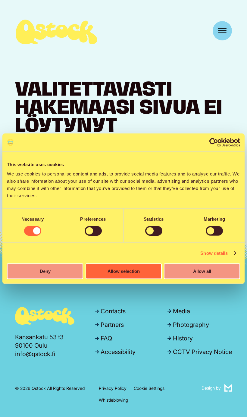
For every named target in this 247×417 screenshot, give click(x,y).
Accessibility (118, 351)
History (183, 338)
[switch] (93, 230)
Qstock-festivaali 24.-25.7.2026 (56, 32)
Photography (191, 324)
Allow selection (124, 271)
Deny (45, 271)
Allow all (202, 271)
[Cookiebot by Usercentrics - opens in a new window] (213, 142)
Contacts (113, 311)
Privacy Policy (113, 388)
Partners (112, 324)
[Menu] (222, 30)
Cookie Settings (149, 388)
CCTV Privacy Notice (202, 351)
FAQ (106, 338)
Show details (214, 252)
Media (181, 311)
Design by (217, 387)
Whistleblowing (113, 400)
